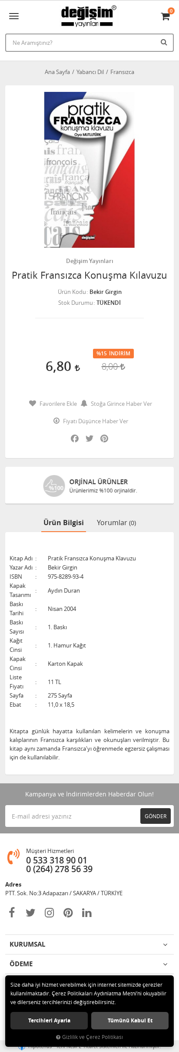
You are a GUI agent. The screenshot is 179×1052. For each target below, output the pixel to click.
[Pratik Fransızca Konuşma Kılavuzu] (89, 170)
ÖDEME (21, 963)
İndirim (119, 353)
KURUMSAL (27, 944)
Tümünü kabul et (130, 1020)
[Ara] (165, 42)
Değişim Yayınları (89, 261)
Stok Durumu (75, 303)
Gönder (155, 816)
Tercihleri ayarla (49, 1020)
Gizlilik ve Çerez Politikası (92, 1037)
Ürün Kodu (72, 292)
